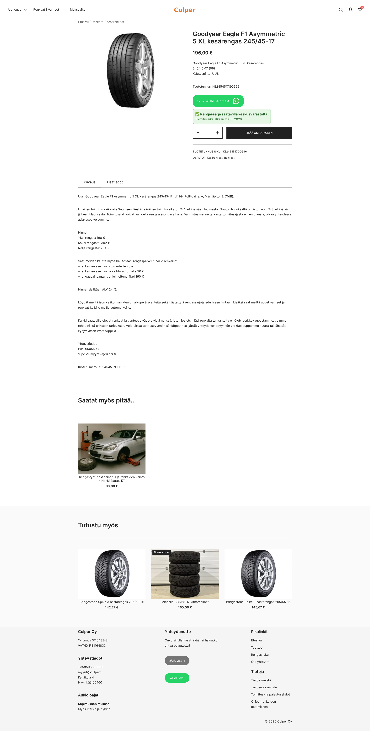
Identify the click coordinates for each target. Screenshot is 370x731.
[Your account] (350, 9)
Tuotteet (257, 647)
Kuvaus (89, 182)
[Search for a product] (341, 9)
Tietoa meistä (261, 680)
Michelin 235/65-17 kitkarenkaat (185, 602)
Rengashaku (260, 654)
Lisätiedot (115, 182)
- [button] (197, 132)
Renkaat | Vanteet (46, 9)
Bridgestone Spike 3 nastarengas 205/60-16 (112, 602)
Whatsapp (177, 677)
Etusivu (83, 22)
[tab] (89, 182)
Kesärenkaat (115, 22)
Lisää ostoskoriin (259, 132)
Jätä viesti (177, 660)
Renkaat (97, 22)
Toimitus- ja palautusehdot (270, 694)
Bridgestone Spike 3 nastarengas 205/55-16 (258, 602)
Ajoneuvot (15, 9)
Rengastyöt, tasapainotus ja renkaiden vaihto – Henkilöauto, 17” (112, 479)
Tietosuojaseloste (264, 687)
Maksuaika (77, 9)
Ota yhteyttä (260, 662)
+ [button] (217, 132)
